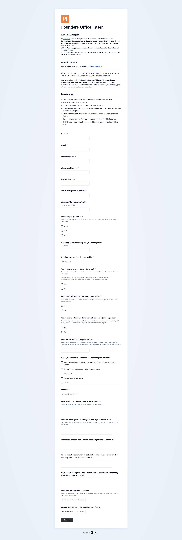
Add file (71, 394)
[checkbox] (62, 362)
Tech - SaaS (68, 374)
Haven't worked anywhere (73, 378)
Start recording (74, 500)
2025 (66, 226)
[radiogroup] (91, 231)
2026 (66, 231)
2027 (66, 235)
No (65, 289)
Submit (66, 520)
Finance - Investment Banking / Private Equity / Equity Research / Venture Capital (90, 363)
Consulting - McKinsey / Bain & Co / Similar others (82, 369)
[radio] (62, 226)
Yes (65, 284)
